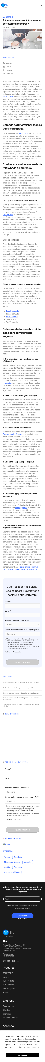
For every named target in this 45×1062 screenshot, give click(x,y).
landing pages (21, 508)
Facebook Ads (12, 311)
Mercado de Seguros (12, 862)
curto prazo (8, 96)
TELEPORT (8, 973)
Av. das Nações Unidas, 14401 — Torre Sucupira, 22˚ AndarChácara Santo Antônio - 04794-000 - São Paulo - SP (17, 947)
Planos (6, 992)
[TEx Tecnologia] (8, 933)
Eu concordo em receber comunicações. (23, 905)
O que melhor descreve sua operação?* (22, 630)
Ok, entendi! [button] (22, 1055)
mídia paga (23, 133)
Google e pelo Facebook (13, 434)
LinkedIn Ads (11, 316)
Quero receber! (22, 662)
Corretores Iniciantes (12, 872)
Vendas (7, 857)
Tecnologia (18, 857)
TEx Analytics (9, 989)
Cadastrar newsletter (22, 916)
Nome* (8, 601)
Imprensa (7, 1014)
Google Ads (8, 215)
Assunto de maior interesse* (17, 620)
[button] (41, 5)
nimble (6, 977)
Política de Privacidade (13, 652)
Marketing (8, 17)
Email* (8, 611)
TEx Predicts (8, 981)
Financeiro (18, 867)
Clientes (6, 1010)
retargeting (7, 383)
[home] (4, 5)
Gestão (7, 867)
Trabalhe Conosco (11, 1018)
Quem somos (8, 1006)
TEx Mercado (8, 985)
